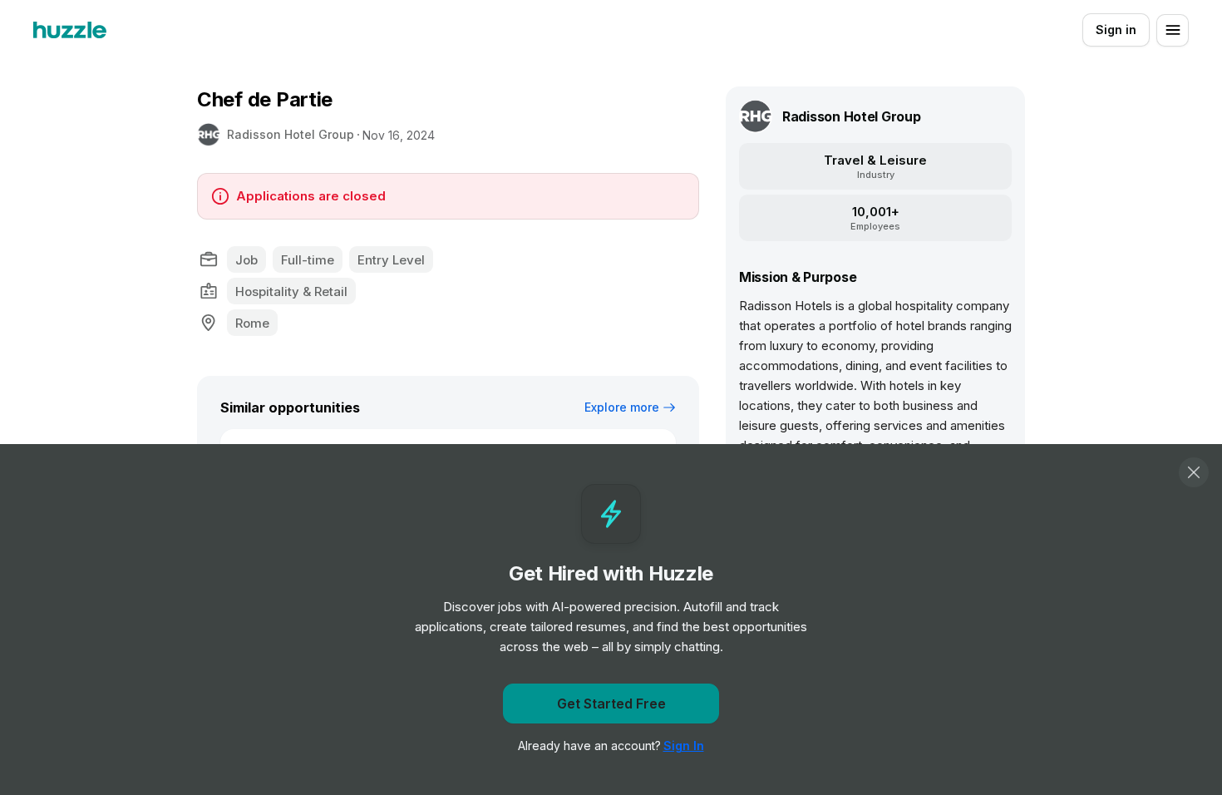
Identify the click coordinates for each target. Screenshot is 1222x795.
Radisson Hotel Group (290, 134)
